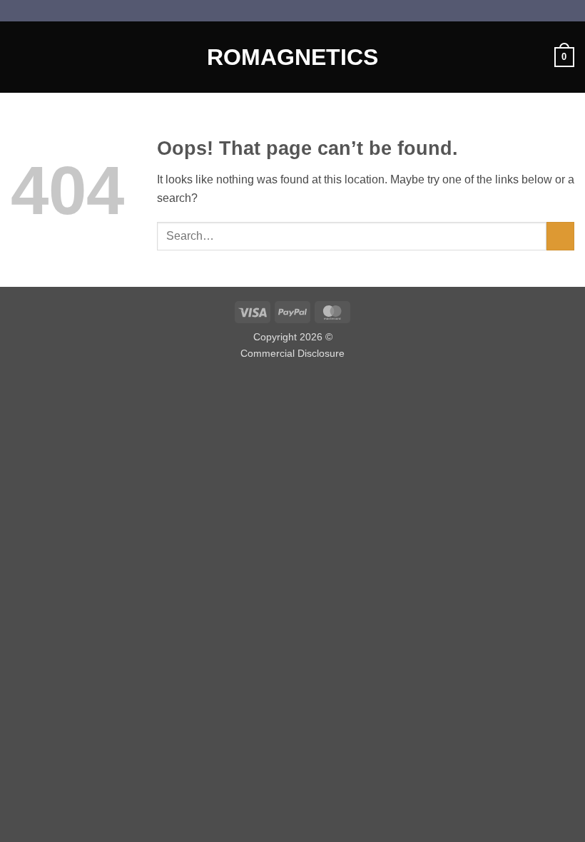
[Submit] (560, 236)
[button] (19, 56)
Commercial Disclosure (292, 353)
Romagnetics (292, 57)
